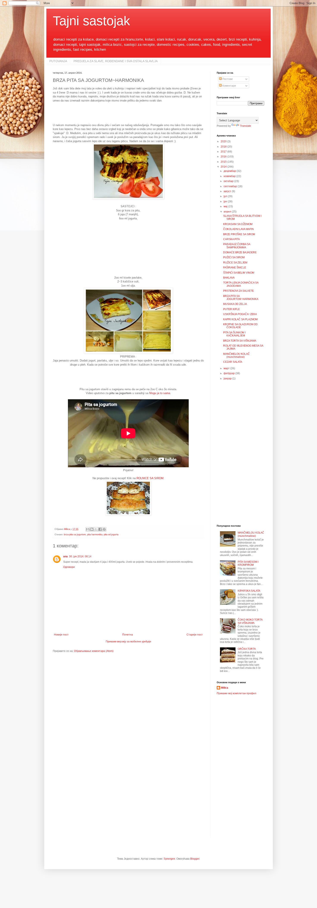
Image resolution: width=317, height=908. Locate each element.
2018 (224, 146)
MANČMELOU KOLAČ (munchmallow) (236, 355)
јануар (228, 378)
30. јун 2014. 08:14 (80, 556)
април (228, 211)
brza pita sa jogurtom (75, 534)
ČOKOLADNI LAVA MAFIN (238, 229)
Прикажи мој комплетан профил (236, 693)
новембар (230, 176)
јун (226, 201)
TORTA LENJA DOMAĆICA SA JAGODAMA (240, 284)
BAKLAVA (229, 277)
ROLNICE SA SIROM (150, 478)
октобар (229, 181)
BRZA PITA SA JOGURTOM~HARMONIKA (240, 298)
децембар (230, 171)
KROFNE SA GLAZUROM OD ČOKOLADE (240, 326)
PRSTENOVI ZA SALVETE (238, 290)
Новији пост (61, 634)
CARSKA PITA (231, 239)
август (228, 191)
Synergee (169, 858)
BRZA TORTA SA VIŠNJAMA (239, 340)
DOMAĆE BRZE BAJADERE (240, 252)
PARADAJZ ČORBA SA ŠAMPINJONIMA (236, 246)
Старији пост (195, 634)
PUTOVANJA (58, 61)
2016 (224, 156)
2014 (224, 166)
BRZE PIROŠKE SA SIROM (239, 234)
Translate (245, 125)
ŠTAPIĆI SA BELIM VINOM (238, 272)
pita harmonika (94, 534)
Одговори (69, 567)
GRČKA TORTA (247, 648)
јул (226, 196)
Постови (227, 79)
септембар (231, 186)
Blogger (194, 858)
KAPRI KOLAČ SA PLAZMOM (240, 319)
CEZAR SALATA (232, 361)
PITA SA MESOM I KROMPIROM (248, 563)
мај (226, 206)
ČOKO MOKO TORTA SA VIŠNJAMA (250, 621)
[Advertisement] (131, 112)
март (227, 368)
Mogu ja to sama (159, 393)
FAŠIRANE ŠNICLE (234, 267)
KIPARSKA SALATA (249, 590)
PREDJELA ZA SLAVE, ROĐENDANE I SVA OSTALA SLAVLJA (116, 61)
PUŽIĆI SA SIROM (234, 257)
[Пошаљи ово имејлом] (88, 529)
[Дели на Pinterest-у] (104, 529)
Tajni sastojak (91, 21)
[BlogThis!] (92, 529)
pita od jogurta (111, 534)
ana (65, 556)
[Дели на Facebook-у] (100, 529)
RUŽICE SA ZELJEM (235, 262)
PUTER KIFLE (231, 309)
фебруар (229, 373)
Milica (224, 687)
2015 (224, 161)
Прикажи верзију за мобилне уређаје (128, 641)
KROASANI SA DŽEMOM (238, 224)
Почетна (127, 634)
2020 (224, 141)
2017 (224, 151)
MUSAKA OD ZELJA (235, 304)
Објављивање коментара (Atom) (93, 651)
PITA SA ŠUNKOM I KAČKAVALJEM (234, 334)
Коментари (229, 85)
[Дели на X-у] (96, 529)
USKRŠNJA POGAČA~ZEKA (240, 314)
